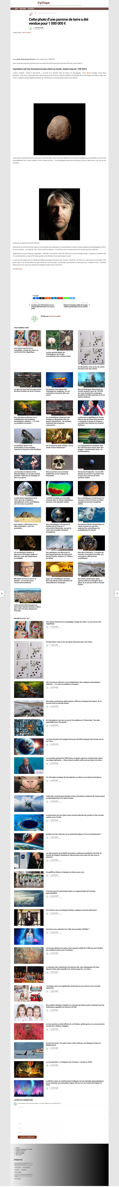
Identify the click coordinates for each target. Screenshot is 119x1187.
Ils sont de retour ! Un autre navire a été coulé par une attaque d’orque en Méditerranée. (73, 1044)
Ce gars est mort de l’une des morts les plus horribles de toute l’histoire (27, 390)
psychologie (18, 1172)
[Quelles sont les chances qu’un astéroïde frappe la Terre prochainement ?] (29, 841)
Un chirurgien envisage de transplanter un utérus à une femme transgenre (73, 777)
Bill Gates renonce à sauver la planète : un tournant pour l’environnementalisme (25, 580)
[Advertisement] (59, 45)
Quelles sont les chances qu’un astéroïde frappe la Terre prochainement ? (73, 834)
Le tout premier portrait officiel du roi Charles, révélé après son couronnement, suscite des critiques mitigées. (75, 1025)
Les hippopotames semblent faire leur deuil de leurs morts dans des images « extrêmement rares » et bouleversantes (90, 448)
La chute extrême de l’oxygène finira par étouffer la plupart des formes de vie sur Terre (74, 740)
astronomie (18, 1167)
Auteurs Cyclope (20, 1152)
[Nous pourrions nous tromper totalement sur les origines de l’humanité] (59, 462)
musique (24, 1169)
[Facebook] (36, 298)
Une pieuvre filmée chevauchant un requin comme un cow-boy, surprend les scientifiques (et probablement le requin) (91, 527)
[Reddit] (48, 298)
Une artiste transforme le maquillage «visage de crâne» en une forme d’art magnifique (26, 350)
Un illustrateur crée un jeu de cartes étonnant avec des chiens (91, 368)
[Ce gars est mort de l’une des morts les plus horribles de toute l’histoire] (27, 379)
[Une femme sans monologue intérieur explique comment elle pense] (29, 917)
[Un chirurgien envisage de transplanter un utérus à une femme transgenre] (29, 784)
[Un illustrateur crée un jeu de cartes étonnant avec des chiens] (91, 347)
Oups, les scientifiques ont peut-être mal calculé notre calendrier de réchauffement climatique (59, 580)
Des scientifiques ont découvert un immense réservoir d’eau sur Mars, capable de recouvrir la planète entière (91, 501)
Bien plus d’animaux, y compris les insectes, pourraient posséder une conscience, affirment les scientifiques (91, 555)
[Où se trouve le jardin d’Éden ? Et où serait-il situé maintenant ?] (59, 436)
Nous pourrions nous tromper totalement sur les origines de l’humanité (57, 474)
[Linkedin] (54, 298)
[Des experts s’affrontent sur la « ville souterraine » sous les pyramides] (27, 515)
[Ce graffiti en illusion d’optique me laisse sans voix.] (29, 879)
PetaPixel (19, 269)
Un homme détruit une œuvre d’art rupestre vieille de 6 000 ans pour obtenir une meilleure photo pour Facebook (74, 949)
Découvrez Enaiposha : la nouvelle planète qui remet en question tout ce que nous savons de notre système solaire (91, 475)
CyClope (44, 3)
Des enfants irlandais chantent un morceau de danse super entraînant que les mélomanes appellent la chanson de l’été (75, 1006)
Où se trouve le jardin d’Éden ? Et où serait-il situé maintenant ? (59, 446)
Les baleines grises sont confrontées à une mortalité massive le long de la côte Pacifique (27, 447)
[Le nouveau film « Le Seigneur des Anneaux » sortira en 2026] (29, 1069)
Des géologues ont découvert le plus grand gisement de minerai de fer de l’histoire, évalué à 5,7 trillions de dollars (59, 555)
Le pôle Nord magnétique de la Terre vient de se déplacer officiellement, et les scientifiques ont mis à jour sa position (26, 501)
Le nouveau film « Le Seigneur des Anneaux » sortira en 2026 (69, 1062)
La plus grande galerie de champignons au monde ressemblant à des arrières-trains (58, 354)
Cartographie (27, 1167)
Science (31, 9)
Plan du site (19, 1154)
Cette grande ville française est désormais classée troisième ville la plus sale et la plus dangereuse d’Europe (27, 608)
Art (16, 9)
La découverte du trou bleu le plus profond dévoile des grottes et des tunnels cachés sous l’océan (75, 816)
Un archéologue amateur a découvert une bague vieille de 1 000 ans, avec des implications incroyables (26, 555)
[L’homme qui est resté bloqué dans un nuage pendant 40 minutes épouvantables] (29, 898)
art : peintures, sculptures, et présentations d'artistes (22, 1164)
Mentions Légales (20, 1153)
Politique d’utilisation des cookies (24, 1149)
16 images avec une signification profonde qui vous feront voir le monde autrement (73, 987)
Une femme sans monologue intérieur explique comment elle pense (71, 910)
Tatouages (18, 1178)
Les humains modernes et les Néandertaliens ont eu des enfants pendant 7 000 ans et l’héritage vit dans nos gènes (27, 475)
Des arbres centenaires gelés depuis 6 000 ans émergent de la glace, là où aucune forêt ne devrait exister (91, 581)
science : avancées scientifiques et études (23, 1175)
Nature (23, 9)
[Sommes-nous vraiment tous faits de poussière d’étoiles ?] (29, 936)
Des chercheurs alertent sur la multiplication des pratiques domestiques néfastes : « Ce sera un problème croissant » (26, 420)
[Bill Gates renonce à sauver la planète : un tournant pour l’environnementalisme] (27, 569)
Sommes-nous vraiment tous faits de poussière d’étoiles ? (68, 929)
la (51, 73)
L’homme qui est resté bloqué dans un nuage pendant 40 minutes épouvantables (70, 892)
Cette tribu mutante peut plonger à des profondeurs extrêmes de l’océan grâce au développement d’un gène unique (75, 797)
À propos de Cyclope (21, 1150)
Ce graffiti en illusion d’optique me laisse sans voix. (65, 872)
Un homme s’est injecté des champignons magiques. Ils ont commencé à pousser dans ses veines (58, 392)
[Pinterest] (60, 298)
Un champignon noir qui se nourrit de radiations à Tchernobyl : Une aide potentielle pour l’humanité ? (73, 721)
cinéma (17, 1169)
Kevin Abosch (26, 32)
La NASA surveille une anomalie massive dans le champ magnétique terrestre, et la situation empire (59, 500)
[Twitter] (72, 298)
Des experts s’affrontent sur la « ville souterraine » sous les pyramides (26, 526)
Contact (18, 1147)
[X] (42, 298)
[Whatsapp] (66, 298)
